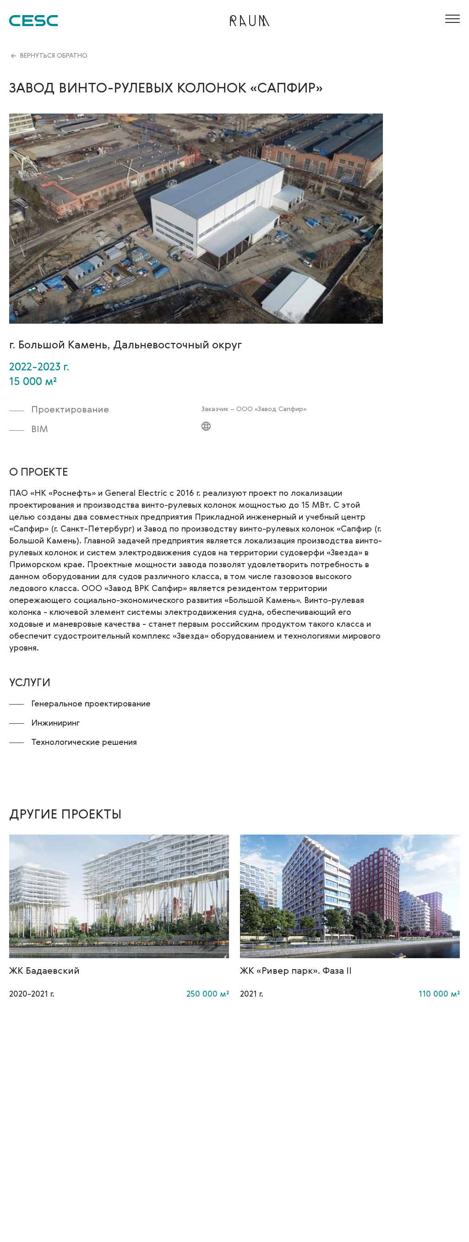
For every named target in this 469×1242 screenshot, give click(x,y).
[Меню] (451, 19)
